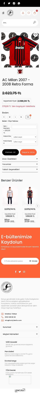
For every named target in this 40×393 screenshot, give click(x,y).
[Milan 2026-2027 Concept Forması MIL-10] (30, 196)
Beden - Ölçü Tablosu (10, 121)
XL (21, 117)
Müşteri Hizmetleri (11, 334)
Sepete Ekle (28, 152)
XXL (28, 117)
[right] (37, 206)
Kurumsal (7, 327)
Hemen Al (10, 152)
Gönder (34, 261)
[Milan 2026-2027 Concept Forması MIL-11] (10, 196)
